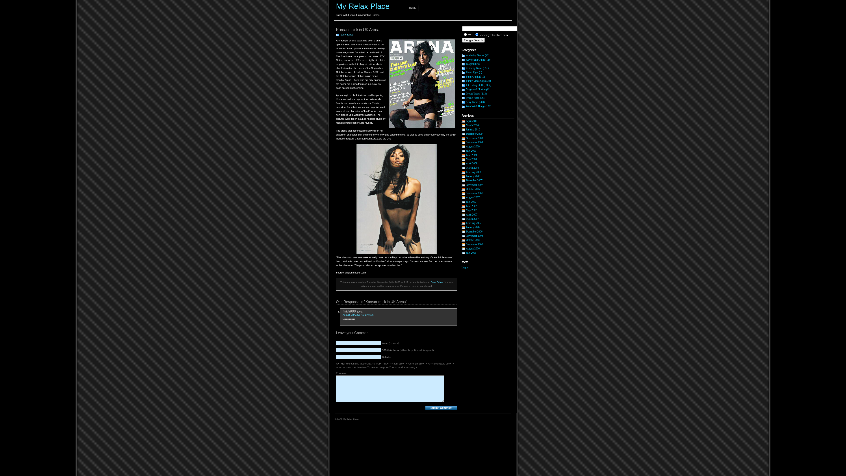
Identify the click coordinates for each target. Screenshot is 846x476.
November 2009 (474, 138)
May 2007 (471, 210)
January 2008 (473, 176)
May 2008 (471, 159)
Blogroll (470, 63)
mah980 (349, 311)
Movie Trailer (473, 93)
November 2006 (474, 235)
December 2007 (474, 180)
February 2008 (473, 172)
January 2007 (473, 227)
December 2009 (474, 133)
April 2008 (471, 163)
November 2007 (474, 184)
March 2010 (472, 125)
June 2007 (471, 206)
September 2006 (474, 244)
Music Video (472, 97)
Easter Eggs (472, 72)
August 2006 (473, 248)
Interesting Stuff (474, 85)
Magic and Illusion (476, 89)
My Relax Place (363, 6)
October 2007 (473, 189)
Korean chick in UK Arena (357, 29)
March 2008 (472, 167)
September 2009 (474, 142)
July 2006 (471, 252)
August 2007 (473, 197)
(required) (390, 343)
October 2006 (473, 240)
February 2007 (473, 223)
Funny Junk (472, 76)
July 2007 (471, 201)
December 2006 (474, 231)
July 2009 (471, 150)
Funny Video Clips (476, 80)
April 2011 (471, 121)
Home (412, 8)
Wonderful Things (475, 106)
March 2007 (472, 218)
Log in (465, 267)
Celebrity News (474, 68)
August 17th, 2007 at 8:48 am (358, 315)
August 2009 (473, 146)
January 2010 (473, 129)
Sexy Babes (346, 34)
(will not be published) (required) (408, 350)
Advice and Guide (475, 59)
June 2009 (471, 155)
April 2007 (471, 214)
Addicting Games (475, 55)
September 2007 (474, 193)
